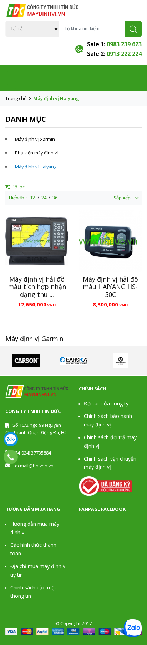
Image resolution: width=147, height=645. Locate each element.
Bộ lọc (18, 187)
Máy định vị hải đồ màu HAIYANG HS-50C (110, 287)
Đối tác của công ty (106, 403)
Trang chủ (16, 98)
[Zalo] (11, 439)
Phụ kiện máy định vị (36, 153)
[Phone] (11, 457)
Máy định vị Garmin (35, 139)
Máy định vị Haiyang (35, 167)
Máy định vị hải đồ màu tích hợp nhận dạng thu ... (37, 287)
